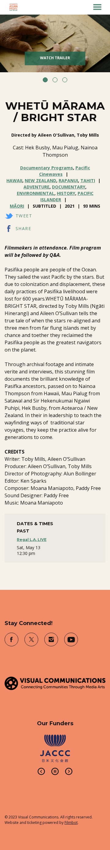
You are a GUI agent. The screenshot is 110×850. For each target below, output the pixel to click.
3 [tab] (64, 79)
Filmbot (71, 822)
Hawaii (14, 180)
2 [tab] (55, 79)
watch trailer (55, 57)
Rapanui (68, 180)
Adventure (37, 187)
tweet (24, 216)
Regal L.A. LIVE (31, 539)
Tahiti (87, 180)
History (66, 193)
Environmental (35, 193)
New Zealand (40, 180)
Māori (17, 206)
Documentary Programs (46, 168)
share (23, 228)
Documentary (68, 187)
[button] (97, 7)
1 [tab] (45, 79)
